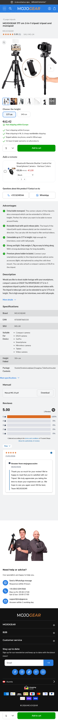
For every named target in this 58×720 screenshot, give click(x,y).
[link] (11, 171)
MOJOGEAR (32, 705)
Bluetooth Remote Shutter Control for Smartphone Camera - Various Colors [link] (34, 164)
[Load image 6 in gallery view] (44, 101)
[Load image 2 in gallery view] (13, 101)
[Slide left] (7, 68)
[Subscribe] (48, 663)
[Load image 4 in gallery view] (29, 101)
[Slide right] (50, 68)
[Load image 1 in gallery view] (6, 101)
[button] (5, 8)
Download (45, 393)
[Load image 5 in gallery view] (37, 101)
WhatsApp (44, 195)
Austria (9, 681)
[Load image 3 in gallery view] (21, 101)
